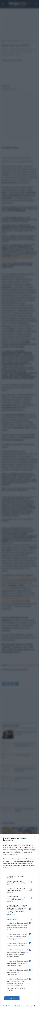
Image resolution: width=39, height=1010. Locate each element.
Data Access (19, 1006)
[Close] (35, 838)
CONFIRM (12, 998)
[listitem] (19, 876)
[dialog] (19, 922)
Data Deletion (7, 1006)
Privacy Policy (32, 1006)
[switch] (30, 882)
